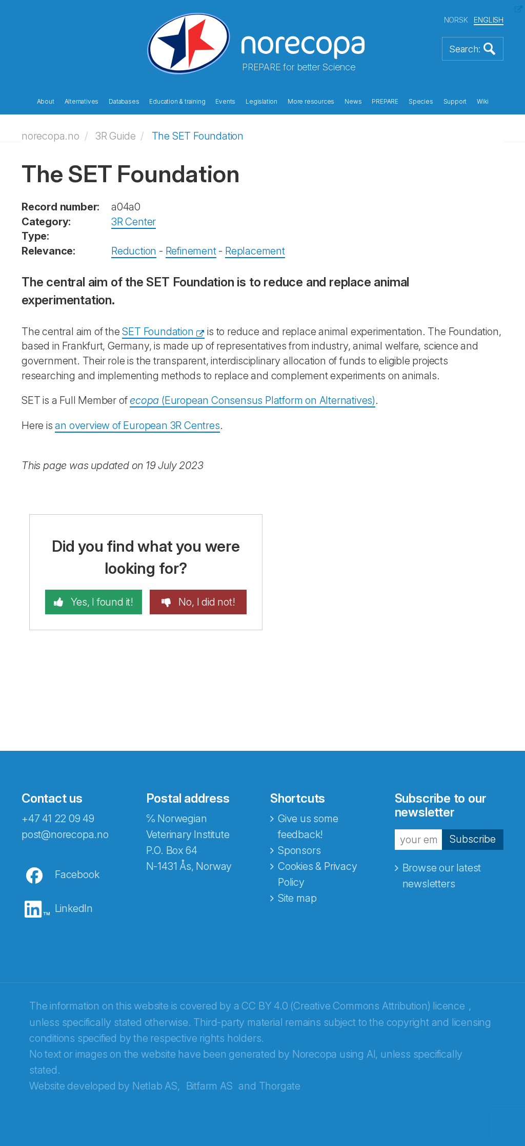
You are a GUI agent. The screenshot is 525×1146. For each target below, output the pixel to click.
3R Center (133, 222)
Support (455, 101)
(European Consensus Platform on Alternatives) (252, 400)
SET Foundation (157, 331)
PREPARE (385, 101)
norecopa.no (50, 136)
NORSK (456, 19)
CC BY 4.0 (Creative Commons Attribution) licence (353, 1006)
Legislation (261, 101)
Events (225, 101)
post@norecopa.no (65, 834)
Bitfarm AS (209, 1086)
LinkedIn (74, 908)
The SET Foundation (198, 136)
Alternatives (82, 101)
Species (421, 101)
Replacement (255, 251)
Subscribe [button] (473, 839)
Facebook (77, 874)
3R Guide (115, 136)
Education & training (177, 101)
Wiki (482, 101)
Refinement (191, 251)
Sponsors (299, 850)
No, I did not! (205, 602)
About (45, 101)
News (353, 101)
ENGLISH (488, 19)
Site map (297, 898)
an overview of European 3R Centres (137, 425)
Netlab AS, (156, 1086)
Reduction (133, 251)
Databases (124, 101)
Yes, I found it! (100, 602)
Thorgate (279, 1086)
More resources (311, 101)
